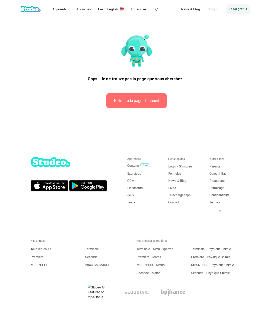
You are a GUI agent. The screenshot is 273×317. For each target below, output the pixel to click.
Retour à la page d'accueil (136, 100)
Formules (84, 9)
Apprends (60, 9)
